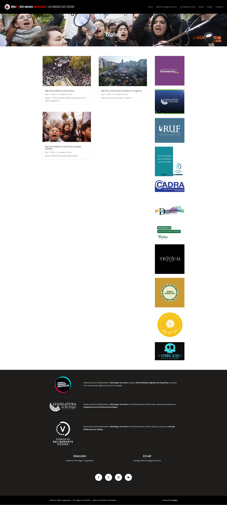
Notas (201, 7)
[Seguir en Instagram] (118, 477)
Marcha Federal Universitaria (59, 90)
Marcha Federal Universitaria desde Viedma (63, 147)
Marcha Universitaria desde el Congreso (121, 90)
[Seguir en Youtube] (128, 477)
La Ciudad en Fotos (188, 7)
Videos (209, 7)
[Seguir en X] (108, 477)
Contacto (219, 7)
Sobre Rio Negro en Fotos (166, 7)
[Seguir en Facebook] (98, 477)
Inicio (150, 7)
